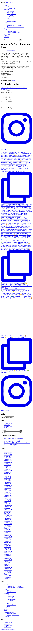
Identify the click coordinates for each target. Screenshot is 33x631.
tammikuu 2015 (8, 537)
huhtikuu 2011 (7, 578)
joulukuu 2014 (7, 538)
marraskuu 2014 (8, 539)
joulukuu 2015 (7, 522)
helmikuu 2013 (7, 558)
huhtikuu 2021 (7, 466)
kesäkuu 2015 (7, 529)
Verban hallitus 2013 (7, 88)
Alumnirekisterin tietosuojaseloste (15, 27)
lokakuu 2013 (7, 554)
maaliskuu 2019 (8, 482)
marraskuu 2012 (8, 561)
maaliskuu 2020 (8, 476)
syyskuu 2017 (7, 501)
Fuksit (5, 5)
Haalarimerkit (10, 11)
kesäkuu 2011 (7, 575)
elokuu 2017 (7, 502)
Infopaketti (6, 9)
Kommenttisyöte (8, 426)
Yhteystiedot (7, 34)
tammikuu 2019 (8, 485)
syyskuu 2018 (7, 488)
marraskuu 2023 (8, 455)
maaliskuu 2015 (8, 534)
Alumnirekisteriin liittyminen (14, 25)
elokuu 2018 (7, 489)
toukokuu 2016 (8, 515)
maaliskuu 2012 (8, 567)
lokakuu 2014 (7, 541)
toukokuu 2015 (8, 531)
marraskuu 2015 (8, 524)
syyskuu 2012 (7, 562)
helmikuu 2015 (7, 535)
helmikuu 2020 (7, 478)
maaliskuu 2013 (8, 557)
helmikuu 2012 (7, 568)
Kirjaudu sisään (8, 423)
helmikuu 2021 (7, 468)
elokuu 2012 (7, 564)
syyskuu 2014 (7, 542)
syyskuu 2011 (7, 573)
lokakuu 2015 (7, 525)
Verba (13, 50)
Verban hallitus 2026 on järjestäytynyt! (13, 438)
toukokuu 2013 (8, 555)
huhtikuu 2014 (7, 547)
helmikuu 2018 (7, 495)
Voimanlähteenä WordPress (7, 629)
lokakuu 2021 (7, 465)
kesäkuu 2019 (7, 480)
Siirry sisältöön (9, 2)
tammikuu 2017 (8, 508)
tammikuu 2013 (8, 560)
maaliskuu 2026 (8, 452)
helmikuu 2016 (7, 519)
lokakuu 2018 (7, 486)
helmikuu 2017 (7, 506)
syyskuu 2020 (7, 473)
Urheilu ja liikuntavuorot (13, 32)
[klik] (13, 80)
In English (6, 37)
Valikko (3, 2)
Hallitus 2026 (10, 12)
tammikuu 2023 (8, 460)
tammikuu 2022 (8, 462)
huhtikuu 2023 (7, 457)
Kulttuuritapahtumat (12, 31)
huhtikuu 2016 (7, 516)
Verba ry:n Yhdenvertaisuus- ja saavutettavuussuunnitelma (11, 445)
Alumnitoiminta (8, 24)
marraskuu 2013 (8, 552)
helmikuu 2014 (7, 550)
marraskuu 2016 (8, 509)
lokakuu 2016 (7, 511)
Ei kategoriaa (8, 50)
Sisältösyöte (7, 425)
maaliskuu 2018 (8, 493)
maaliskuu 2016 (8, 518)
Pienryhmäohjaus (11, 8)
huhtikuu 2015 (7, 532)
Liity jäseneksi (10, 15)
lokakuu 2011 (7, 571)
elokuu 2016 (7, 514)
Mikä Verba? (10, 17)
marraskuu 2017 (8, 498)
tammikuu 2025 (8, 453)
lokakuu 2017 (7, 499)
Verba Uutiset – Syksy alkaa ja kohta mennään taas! (17, 443)
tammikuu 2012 (8, 570)
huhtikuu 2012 (7, 565)
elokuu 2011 (7, 574)
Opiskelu (6, 22)
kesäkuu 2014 (7, 545)
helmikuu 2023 (7, 459)
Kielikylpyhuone (11, 14)
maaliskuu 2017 (8, 505)
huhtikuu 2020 (7, 475)
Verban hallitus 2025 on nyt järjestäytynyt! (14, 440)
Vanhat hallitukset (11, 21)
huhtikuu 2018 (7, 492)
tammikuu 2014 (8, 551)
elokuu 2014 (7, 544)
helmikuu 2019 (7, 483)
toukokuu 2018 (8, 491)
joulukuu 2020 (7, 469)
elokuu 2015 (7, 528)
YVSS (8, 19)
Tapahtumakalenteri (9, 29)
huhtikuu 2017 (7, 503)
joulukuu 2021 (7, 463)
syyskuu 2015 (7, 526)
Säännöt (9, 18)
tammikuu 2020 (8, 479)
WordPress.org (7, 427)
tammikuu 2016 (8, 521)
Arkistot (3, 417)
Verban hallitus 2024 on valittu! (12, 441)
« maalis (3, 104)
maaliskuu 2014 (8, 548)
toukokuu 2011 (7, 577)
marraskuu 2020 (8, 470)
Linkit (5, 35)
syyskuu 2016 (7, 512)
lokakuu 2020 (7, 472)
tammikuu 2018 (8, 496)
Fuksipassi (9, 6)
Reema (5, 28)
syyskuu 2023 (7, 456)
